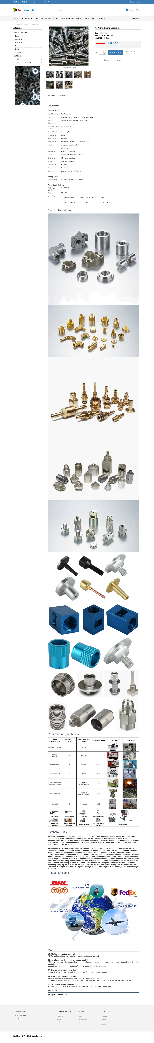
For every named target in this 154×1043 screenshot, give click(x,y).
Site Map (59, 1022)
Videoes (87, 18)
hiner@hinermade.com (37, 2)
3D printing (38, 18)
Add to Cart (115, 52)
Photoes (79, 18)
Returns (59, 1019)
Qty (96, 52)
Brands (81, 1016)
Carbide (18, 46)
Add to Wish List (130, 51)
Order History (104, 1019)
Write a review (116, 60)
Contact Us (136, 18)
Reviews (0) (63, 95)
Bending (48, 18)
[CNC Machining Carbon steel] (50, 74)
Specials (81, 1022)
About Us (102, 18)
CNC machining (26, 18)
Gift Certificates (83, 1019)
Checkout (48, 2)
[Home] (13, 24)
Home (16, 18)
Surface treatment (67, 18)
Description (51, 95)
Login (132, 2)
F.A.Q (94, 18)
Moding (56, 18)
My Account (104, 1016)
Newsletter (103, 1024)
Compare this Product (132, 54)
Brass (17, 36)
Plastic (17, 49)
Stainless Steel (19, 42)
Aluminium (19, 39)
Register (139, 2)
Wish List (103, 1022)
